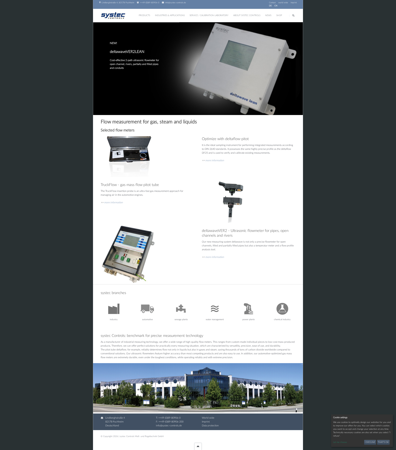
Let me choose (340, 442)
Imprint (206, 421)
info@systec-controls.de (169, 425)
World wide (208, 418)
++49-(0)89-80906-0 (169, 418)
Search (293, 16)
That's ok (383, 442)
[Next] (296, 68)
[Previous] (99, 68)
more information (214, 160)
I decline (370, 442)
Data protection (210, 425)
